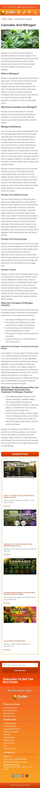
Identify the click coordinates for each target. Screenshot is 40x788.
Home (4, 19)
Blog (10, 19)
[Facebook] (13, 776)
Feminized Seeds (9, 713)
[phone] (24, 12)
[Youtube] (22, 776)
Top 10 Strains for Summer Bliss (14, 641)
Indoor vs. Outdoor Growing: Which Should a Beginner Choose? (19, 496)
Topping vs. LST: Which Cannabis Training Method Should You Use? (18, 545)
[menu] (19, 12)
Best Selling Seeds (9, 716)
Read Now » (7, 506)
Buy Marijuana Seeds (10, 708)
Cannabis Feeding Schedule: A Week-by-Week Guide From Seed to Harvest (19, 593)
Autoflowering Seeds (10, 710)
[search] (29, 12)
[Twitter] (18, 776)
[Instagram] (27, 776)
